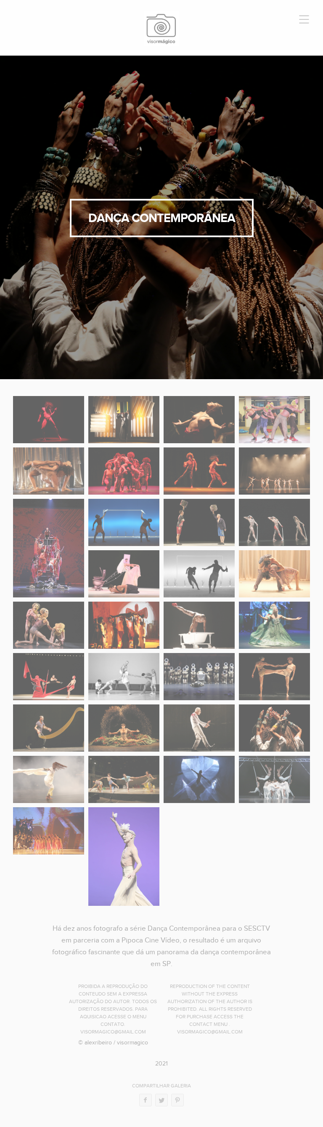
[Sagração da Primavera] (48, 548)
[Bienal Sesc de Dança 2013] (123, 676)
